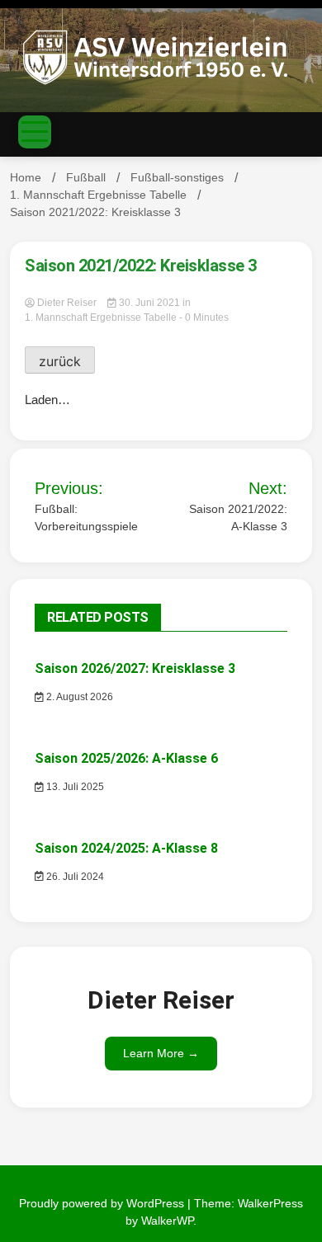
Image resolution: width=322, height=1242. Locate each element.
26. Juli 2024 (74, 876)
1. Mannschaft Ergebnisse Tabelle (101, 317)
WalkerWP (167, 1220)
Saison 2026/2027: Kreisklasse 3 (135, 668)
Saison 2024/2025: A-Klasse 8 (126, 848)
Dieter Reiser (67, 302)
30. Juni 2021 (149, 302)
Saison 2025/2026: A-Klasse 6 (126, 758)
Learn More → (161, 1053)
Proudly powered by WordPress (103, 1203)
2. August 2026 (78, 697)
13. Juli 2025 (74, 787)
